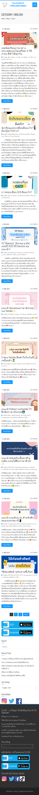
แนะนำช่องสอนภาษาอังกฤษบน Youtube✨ (17, 309)
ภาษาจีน (17, 57)
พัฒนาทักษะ (11, 57)
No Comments (34, 29)
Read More (7, 101)
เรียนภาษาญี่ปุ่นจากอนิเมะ (10, 672)
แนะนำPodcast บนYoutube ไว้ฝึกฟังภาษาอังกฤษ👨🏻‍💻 (16, 410)
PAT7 (21, 575)
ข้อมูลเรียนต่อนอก (13, 134)
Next (26, 614)
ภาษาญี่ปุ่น (24, 57)
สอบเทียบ (26, 195)
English (5, 57)
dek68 (13, 415)
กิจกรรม (19, 524)
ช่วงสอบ (13, 195)
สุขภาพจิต (26, 364)
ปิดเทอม (24, 524)
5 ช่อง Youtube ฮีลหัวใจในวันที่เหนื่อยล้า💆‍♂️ (17, 358)
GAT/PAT (16, 575)
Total (20, 791)
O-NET (28, 415)
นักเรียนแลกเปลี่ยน (24, 134)
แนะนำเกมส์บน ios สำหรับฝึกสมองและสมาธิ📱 (17, 519)
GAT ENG (10, 314)
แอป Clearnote (15, 136)
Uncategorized (12, 252)
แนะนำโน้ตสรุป (21, 254)
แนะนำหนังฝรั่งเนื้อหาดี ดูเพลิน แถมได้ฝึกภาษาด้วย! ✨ (16, 461)
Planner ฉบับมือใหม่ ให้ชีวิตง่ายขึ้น (13, 676)
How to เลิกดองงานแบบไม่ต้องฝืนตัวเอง (15, 662)
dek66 (5, 415)
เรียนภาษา (9, 59)
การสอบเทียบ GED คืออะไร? (16, 192)
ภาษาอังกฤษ (19, 195)
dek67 (9, 415)
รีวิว (10, 469)
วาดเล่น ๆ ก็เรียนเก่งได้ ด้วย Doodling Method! (17, 659)
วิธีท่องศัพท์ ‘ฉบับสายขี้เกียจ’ (17, 571)
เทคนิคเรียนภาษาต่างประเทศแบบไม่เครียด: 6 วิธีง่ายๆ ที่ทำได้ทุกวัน (16, 50)
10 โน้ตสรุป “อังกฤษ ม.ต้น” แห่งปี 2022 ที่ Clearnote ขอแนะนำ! (15, 246)
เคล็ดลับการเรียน (11, 254)
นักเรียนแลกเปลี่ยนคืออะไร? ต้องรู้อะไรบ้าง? (17, 129)
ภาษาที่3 (30, 57)
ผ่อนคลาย (19, 364)
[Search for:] (19, 646)
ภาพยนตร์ (32, 467)
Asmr (4, 364)
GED (9, 195)
